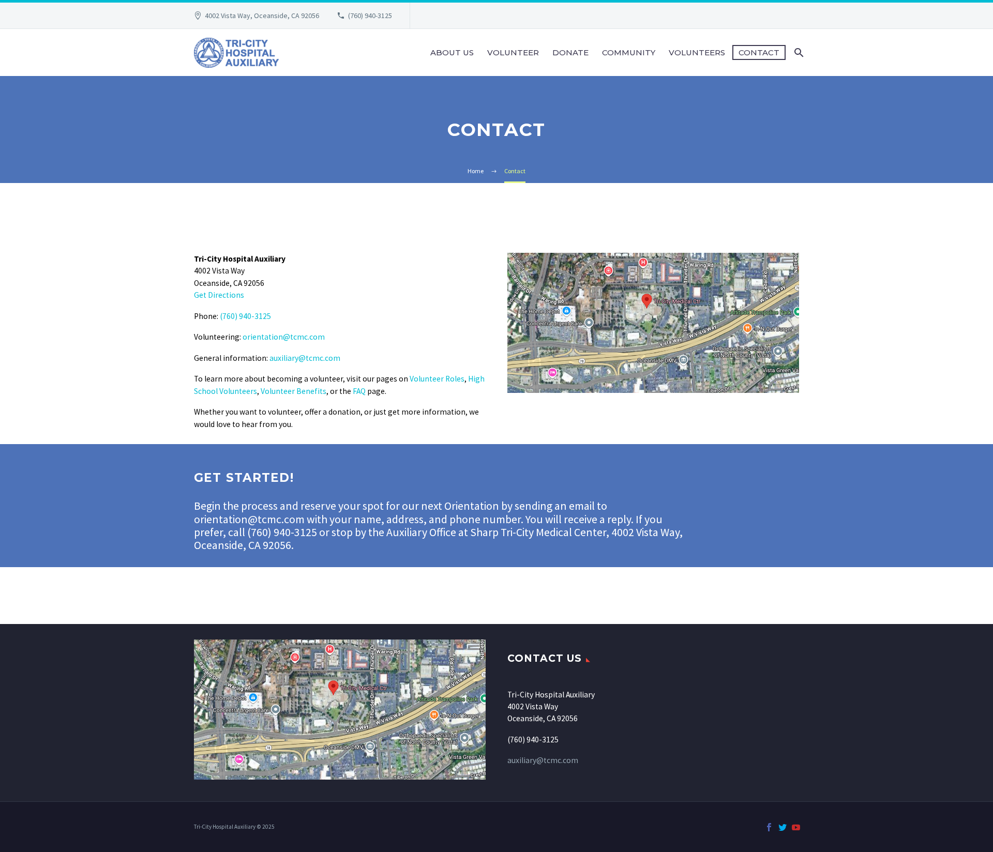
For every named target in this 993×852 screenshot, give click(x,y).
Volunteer (513, 52)
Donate (570, 52)
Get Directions (219, 295)
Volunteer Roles (437, 379)
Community (628, 52)
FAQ (359, 391)
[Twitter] (782, 827)
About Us (452, 52)
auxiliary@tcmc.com (304, 358)
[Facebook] (769, 827)
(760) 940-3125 (370, 15)
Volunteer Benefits (293, 391)
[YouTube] (796, 827)
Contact (759, 52)
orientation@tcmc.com (284, 337)
